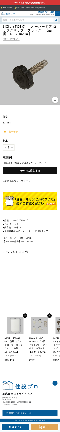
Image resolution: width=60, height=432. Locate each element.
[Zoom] (55, 100)
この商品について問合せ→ (16, 181)
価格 (5, 116)
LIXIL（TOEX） (11, 39)
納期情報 (8, 157)
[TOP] (7, 13)
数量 (5, 140)
